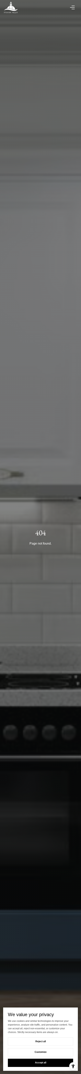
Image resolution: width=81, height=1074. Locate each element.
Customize (41, 1052)
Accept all (40, 1062)
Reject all (40, 1041)
